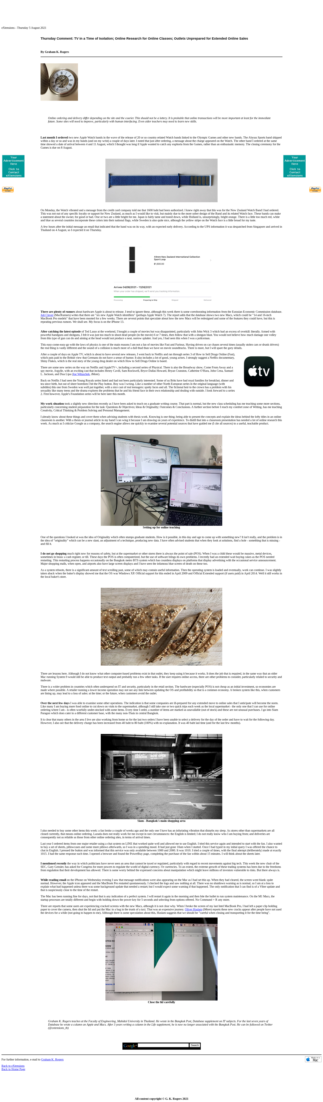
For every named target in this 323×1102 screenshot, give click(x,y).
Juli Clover (47, 315)
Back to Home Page (13, 1069)
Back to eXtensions (12, 1065)
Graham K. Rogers (52, 1059)
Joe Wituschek (81, 374)
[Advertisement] (161, 11)
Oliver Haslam (193, 909)
